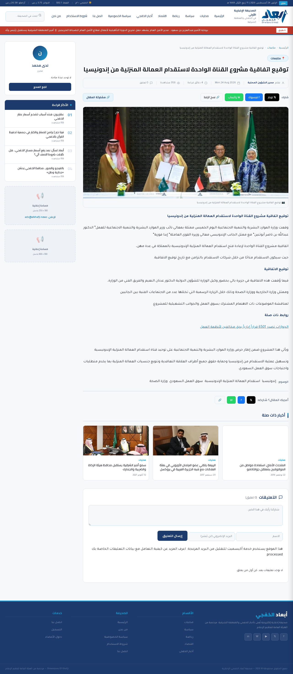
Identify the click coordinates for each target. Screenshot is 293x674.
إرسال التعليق (172, 536)
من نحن (56, 16)
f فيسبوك (254, 97)
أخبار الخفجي (144, 16)
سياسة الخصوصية (119, 16)
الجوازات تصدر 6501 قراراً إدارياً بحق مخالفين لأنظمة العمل (244, 327)
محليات (204, 16)
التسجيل (56, 629)
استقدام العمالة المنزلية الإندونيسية (232, 381)
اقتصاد (162, 16)
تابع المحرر (40, 86)
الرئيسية (219, 16)
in (248, 636)
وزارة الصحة (158, 381)
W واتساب (234, 97)
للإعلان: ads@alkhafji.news (40, 217)
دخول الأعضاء (53, 637)
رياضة (176, 16)
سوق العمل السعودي (186, 381)
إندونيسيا (269, 381)
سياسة (189, 16)
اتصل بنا (98, 16)
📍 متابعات (278, 58)
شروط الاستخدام (76, 16)
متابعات (271, 48)
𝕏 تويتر (272, 97)
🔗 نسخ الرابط (212, 97)
